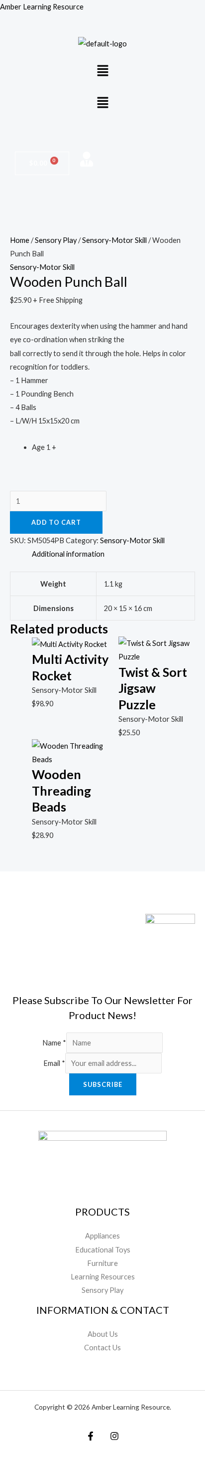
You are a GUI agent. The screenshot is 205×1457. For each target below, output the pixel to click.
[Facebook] (90, 1436)
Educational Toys (102, 1250)
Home (19, 240)
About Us (103, 1334)
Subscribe (102, 1084)
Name (54, 1043)
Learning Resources (103, 1276)
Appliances (102, 1236)
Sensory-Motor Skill (114, 240)
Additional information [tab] (68, 554)
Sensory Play (56, 240)
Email (54, 1063)
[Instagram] (114, 1436)
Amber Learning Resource (42, 6)
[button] (102, 71)
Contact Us (102, 1347)
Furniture (102, 1263)
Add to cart (56, 522)
